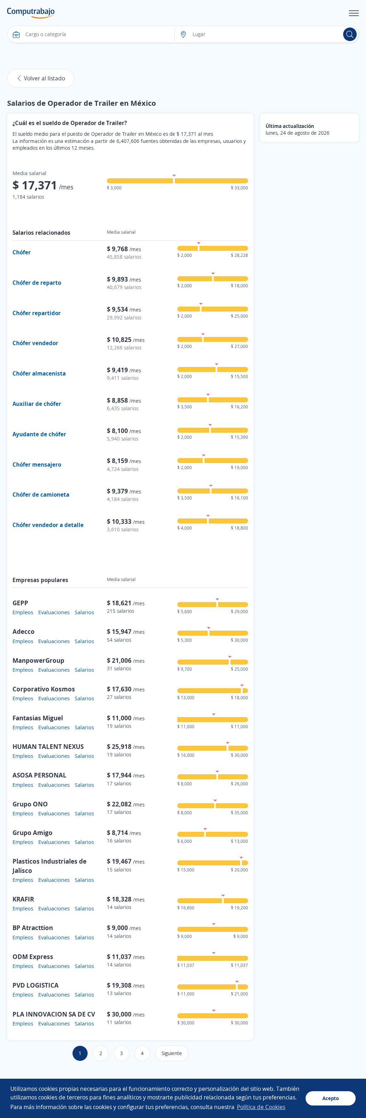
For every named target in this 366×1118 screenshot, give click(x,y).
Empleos (23, 612)
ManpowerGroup (38, 660)
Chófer (22, 252)
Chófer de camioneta (41, 494)
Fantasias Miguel (38, 718)
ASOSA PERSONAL (39, 775)
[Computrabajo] (31, 13)
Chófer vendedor (35, 343)
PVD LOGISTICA (36, 985)
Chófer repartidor (37, 313)
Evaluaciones (54, 612)
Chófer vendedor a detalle (48, 525)
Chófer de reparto (37, 283)
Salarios (84, 612)
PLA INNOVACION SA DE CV (54, 1014)
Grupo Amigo (33, 832)
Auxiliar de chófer (37, 404)
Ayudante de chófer (39, 434)
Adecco (24, 631)
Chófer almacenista (39, 373)
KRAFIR (23, 899)
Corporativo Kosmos (44, 689)
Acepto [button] (330, 1098)
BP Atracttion (33, 927)
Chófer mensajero (37, 464)
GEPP (20, 602)
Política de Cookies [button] (261, 1107)
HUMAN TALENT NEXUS (48, 746)
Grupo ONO (30, 804)
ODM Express (33, 956)
